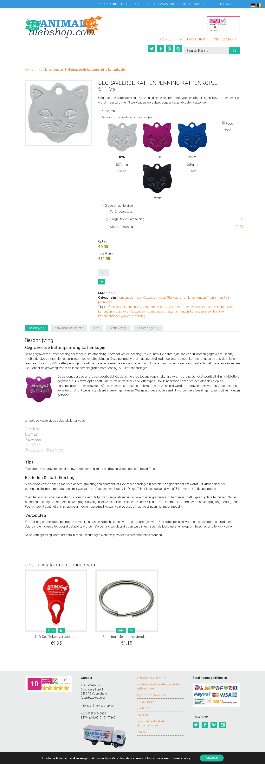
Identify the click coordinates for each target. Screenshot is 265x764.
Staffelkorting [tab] (118, 328)
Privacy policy (145, 701)
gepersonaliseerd (154, 307)
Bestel (101, 281)
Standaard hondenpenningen (186, 297)
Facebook (160, 48)
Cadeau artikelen (172, 4)
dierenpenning (131, 307)
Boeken (199, 4)
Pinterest (169, 48)
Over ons (142, 714)
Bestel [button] (61, 630)
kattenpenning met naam (148, 311)
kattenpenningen (177, 311)
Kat (148, 4)
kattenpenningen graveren (115, 316)
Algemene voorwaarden (151, 695)
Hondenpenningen (108, 4)
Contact (141, 732)
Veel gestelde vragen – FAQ (153, 677)
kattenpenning (190, 307)
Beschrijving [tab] (36, 328)
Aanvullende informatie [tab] (69, 328)
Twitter (151, 48)
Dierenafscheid (224, 4)
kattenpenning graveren (114, 311)
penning (140, 316)
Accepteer (212, 758)
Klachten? (143, 708)
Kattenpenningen (154, 297)
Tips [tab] (96, 328)
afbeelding (114, 307)
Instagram (178, 48)
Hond (134, 4)
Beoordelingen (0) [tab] (148, 328)
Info (51, 630)
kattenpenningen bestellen (207, 311)
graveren (174, 307)
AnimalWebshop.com (64, 26)
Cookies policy (180, 758)
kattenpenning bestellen (217, 307)
